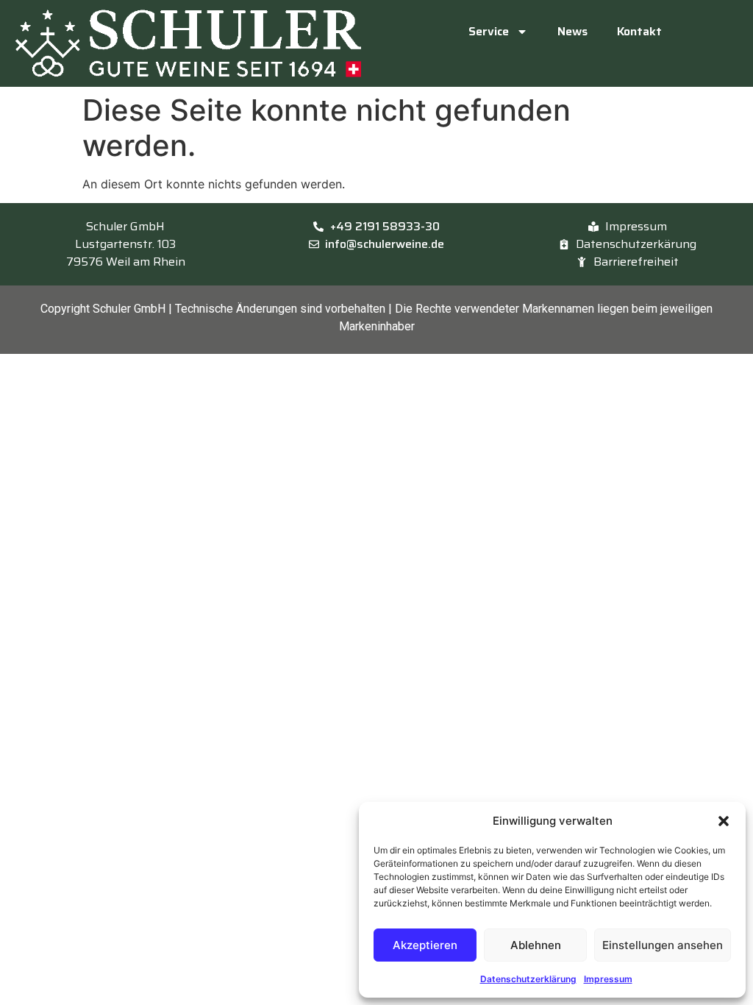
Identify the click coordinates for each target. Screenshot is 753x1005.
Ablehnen (535, 945)
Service (488, 31)
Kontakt (639, 31)
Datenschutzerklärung (528, 978)
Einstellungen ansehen (662, 945)
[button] (723, 821)
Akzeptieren (425, 945)
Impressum (608, 978)
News (572, 31)
